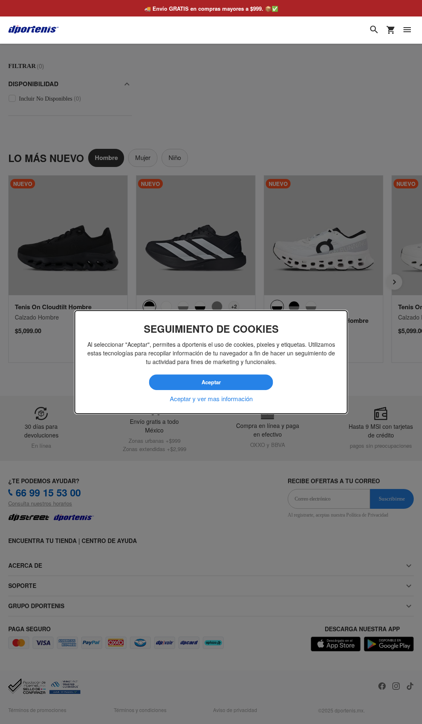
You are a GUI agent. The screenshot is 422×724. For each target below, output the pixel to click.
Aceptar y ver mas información (211, 399)
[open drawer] (407, 29)
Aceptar (211, 382)
